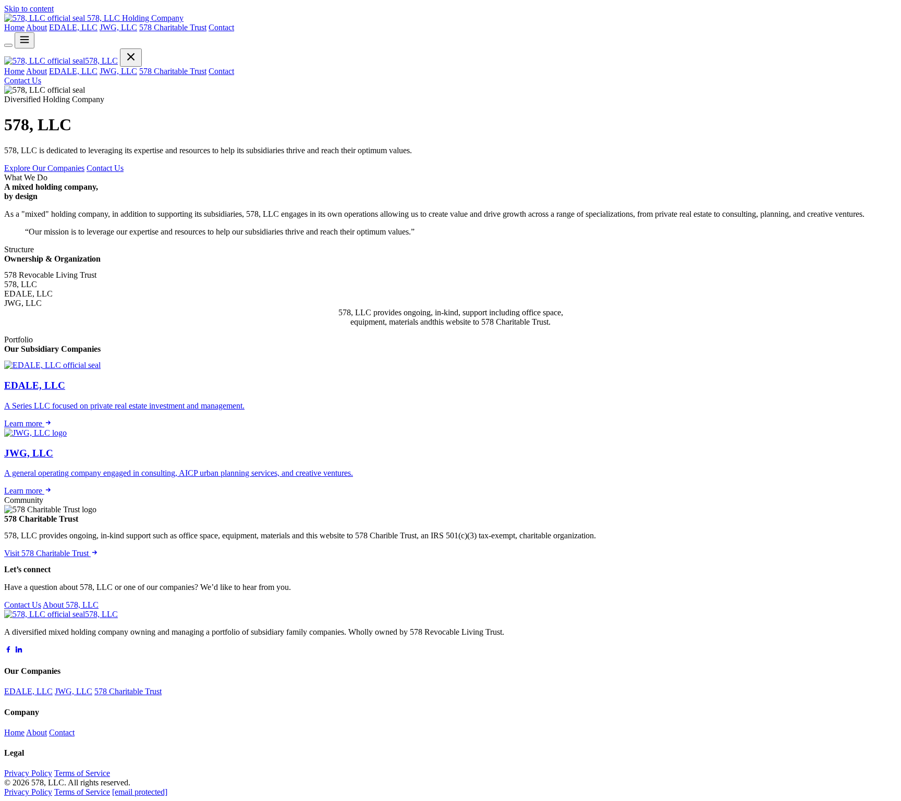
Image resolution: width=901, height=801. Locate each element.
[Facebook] (8, 650)
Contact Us (22, 80)
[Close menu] (131, 57)
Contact (221, 27)
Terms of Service (82, 773)
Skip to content (29, 8)
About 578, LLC (71, 604)
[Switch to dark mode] (8, 45)
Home (14, 27)
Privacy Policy (28, 773)
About (36, 27)
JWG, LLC (118, 27)
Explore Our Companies (44, 168)
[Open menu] (24, 40)
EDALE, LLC (73, 27)
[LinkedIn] (19, 650)
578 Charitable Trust (172, 27)
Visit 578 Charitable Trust (47, 553)
